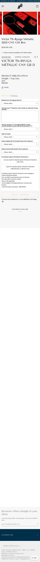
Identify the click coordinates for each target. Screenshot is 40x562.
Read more (5, 83)
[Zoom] (6, 31)
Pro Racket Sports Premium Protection (17, 557)
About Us (25, 550)
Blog (17, 559)
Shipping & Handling (22, 57)
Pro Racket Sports (10, 550)
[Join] (36, 524)
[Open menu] (4, 6)
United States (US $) (10, 546)
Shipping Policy (12, 552)
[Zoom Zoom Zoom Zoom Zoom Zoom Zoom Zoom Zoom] (20, 23)
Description (6, 57)
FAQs (3, 552)
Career (32, 550)
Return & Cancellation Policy (13, 553)
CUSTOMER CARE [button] (7, 535)
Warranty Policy (8, 555)
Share (6, 87)
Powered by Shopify (27, 559)
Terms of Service (8, 559)
